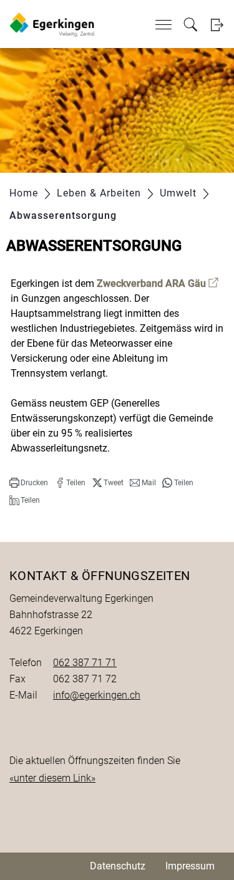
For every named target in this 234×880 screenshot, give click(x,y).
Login (217, 24)
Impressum (190, 866)
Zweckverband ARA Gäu (157, 283)
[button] (28, 483)
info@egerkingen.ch (96, 695)
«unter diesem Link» (52, 778)
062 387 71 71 (85, 663)
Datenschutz (117, 866)
